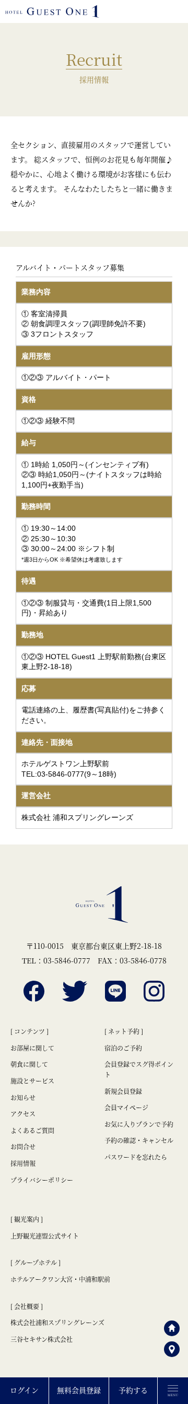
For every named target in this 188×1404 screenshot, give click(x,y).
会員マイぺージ (126, 1107)
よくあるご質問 (32, 1130)
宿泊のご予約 (123, 1047)
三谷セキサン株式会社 (41, 1339)
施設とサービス (32, 1080)
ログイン (24, 1390)
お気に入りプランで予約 (138, 1124)
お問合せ (23, 1146)
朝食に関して (29, 1064)
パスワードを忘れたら (135, 1156)
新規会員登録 (123, 1091)
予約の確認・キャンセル (138, 1140)
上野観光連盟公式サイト (44, 1235)
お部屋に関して (32, 1047)
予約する (133, 1390)
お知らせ (23, 1097)
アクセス (23, 1113)
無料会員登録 (79, 1390)
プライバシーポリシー (41, 1179)
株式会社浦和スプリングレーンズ (57, 1322)
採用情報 (23, 1163)
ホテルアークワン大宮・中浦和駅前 (60, 1279)
